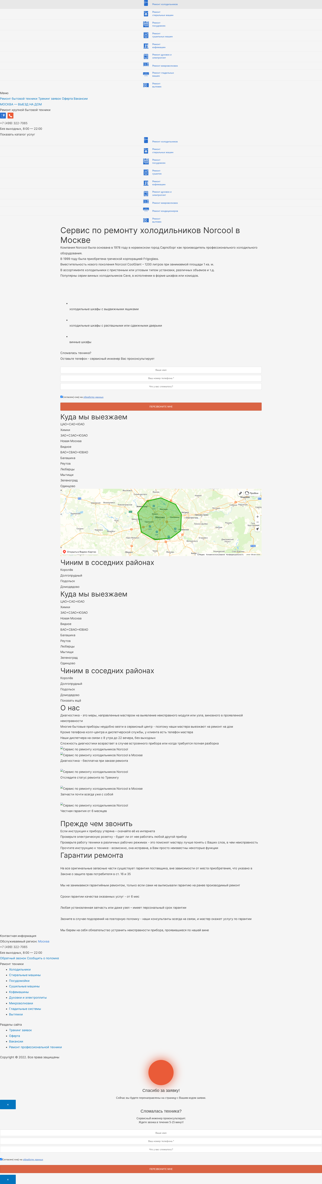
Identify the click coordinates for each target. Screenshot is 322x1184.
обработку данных (93, 397)
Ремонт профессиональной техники (35, 1047)
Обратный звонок (13, 958)
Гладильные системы (25, 1009)
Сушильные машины (24, 986)
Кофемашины (19, 992)
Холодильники (20, 969)
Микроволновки (21, 1003)
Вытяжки (16, 1014)
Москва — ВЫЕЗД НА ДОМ (21, 104)
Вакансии (81, 98)
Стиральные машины (25, 975)
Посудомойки (19, 980)
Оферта (67, 98)
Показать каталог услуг (17, 134)
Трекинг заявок (49, 98)
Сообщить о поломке (43, 958)
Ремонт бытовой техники (18, 98)
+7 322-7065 (14, 123)
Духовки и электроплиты (28, 997)
